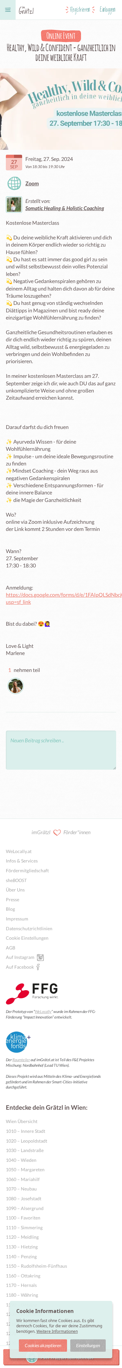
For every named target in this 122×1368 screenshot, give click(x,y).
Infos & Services (22, 860)
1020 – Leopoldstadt (26, 1141)
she (16, 880)
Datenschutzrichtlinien (29, 928)
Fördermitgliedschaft (27, 870)
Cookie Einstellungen (27, 938)
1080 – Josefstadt (23, 1198)
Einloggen (107, 9)
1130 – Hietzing (22, 1246)
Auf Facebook (20, 967)
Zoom (32, 183)
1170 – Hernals (21, 1285)
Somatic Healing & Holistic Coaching (64, 208)
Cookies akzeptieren (43, 1345)
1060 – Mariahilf (23, 1179)
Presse (12, 899)
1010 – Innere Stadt (25, 1131)
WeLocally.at (19, 851)
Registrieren (80, 9)
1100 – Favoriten (23, 1217)
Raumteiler (21, 1059)
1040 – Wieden (21, 1160)
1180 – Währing (22, 1295)
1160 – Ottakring (23, 1275)
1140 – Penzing (21, 1256)
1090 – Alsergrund (25, 1208)
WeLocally (43, 1011)
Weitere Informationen (57, 1331)
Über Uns (15, 889)
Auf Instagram (20, 957)
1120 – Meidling (22, 1237)
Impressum (17, 918)
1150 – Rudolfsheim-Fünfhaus (36, 1266)
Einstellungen (88, 1345)
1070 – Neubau (21, 1188)
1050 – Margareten (25, 1169)
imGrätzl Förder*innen (61, 832)
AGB (10, 947)
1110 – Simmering (24, 1227)
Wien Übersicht (21, 1121)
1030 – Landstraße (25, 1150)
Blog (10, 909)
